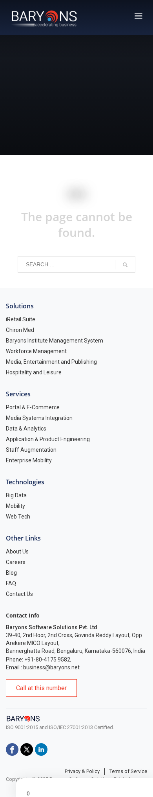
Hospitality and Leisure (34, 372)
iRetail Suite (20, 319)
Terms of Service (128, 771)
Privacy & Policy (82, 771)
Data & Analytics (26, 428)
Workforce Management (36, 351)
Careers (16, 562)
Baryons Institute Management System (54, 340)
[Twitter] (26, 749)
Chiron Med (20, 330)
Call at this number (41, 688)
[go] (125, 265)
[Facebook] (12, 749)
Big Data (16, 495)
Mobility (15, 506)
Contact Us (19, 594)
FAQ (11, 583)
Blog (11, 573)
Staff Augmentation (31, 450)
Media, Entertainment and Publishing (51, 362)
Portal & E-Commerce (33, 407)
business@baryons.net (51, 667)
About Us (17, 551)
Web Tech (18, 516)
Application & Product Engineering (48, 439)
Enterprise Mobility (29, 460)
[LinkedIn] (41, 749)
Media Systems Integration (39, 418)
